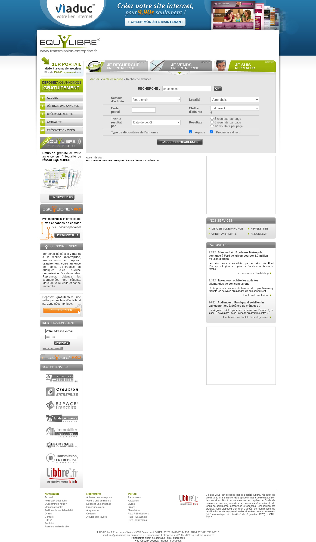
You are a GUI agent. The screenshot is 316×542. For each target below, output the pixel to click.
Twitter (164, 540)
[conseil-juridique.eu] (62, 378)
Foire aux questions (56, 500)
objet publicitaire (176, 537)
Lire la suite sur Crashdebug (253, 273)
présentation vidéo (61, 130)
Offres (48, 513)
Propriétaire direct (227, 132)
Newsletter (134, 510)
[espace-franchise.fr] (62, 405)
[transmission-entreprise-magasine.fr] (62, 458)
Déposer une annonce (98, 503)
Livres (131, 503)
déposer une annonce (63, 105)
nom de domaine (155, 537)
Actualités (133, 500)
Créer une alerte (95, 507)
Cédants (91, 513)
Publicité (49, 523)
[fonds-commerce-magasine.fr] (62, 418)
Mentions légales (54, 507)
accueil (52, 97)
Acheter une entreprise (99, 497)
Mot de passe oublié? (53, 348)
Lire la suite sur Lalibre (256, 295)
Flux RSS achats (137, 516)
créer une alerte (60, 114)
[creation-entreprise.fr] (62, 391)
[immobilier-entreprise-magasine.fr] (62, 432)
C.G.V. (48, 520)
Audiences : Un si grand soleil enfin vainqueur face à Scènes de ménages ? (236, 304)
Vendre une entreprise (98, 500)
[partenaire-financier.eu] (62, 445)
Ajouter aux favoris (96, 516)
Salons (132, 507)
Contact (49, 516)
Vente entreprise (112, 79)
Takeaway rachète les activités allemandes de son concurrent (233, 282)
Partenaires (134, 497)
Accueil (94, 79)
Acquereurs (92, 510)
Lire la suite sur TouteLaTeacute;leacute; (246, 317)
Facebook (176, 540)
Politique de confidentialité (59, 510)
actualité (54, 122)
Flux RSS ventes (137, 520)
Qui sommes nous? (56, 503)
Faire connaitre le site (57, 526)
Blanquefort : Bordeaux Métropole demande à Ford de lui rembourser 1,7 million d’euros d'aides (238, 256)
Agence (199, 132)
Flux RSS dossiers (138, 513)
